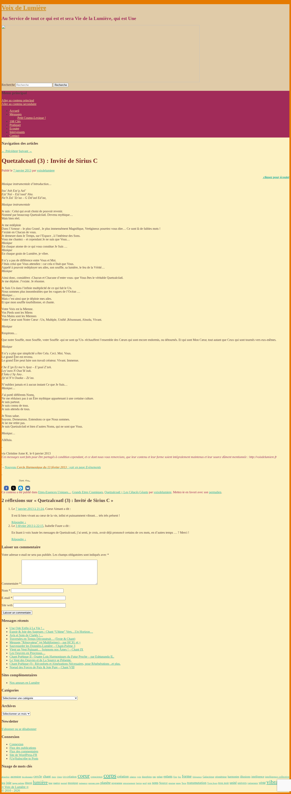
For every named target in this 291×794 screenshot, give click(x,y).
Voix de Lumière (24, 7)
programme (116, 783)
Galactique (208, 776)
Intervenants (17, 132)
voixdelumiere (46, 170)
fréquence (197, 777)
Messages (16, 114)
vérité (262, 783)
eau (154, 777)
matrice (56, 783)
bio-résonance (27, 777)
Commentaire (11, 583)
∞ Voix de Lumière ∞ (15, 787)
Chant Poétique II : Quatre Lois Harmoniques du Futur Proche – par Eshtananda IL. (62, 656)
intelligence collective (277, 776)
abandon (6, 777)
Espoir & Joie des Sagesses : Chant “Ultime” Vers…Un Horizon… (51, 631)
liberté (28, 783)
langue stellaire (18, 783)
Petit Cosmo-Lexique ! (31, 118)
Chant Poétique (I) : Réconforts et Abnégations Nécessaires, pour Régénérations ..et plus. (65, 663)
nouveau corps (94, 783)
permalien (215, 492)
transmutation (196, 783)
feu (179, 777)
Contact (14, 135)
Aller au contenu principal (18, 100)
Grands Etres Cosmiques (87, 492)
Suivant (25, 151)
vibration (276, 782)
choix (54, 777)
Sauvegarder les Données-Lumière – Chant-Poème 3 (42, 646)
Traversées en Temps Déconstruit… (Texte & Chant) (42, 638)
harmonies (233, 776)
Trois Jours (212, 783)
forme (187, 776)
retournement (129, 783)
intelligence (257, 776)
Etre (175, 777)
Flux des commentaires (24, 751)
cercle (37, 776)
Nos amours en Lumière (25, 682)
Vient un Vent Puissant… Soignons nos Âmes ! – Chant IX (46, 649)
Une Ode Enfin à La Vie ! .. (27, 628)
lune (50, 783)
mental (64, 783)
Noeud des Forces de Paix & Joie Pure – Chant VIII (42, 667)
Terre (184, 783)
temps (178, 783)
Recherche (8, 84)
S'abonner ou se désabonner (19, 729)
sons (155, 783)
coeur (84, 776)
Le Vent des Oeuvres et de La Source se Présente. (40, 660)
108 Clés (15, 121)
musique (73, 783)
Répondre (18, 522)
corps (110, 775)
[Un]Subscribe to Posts (24, 758)
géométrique (221, 776)
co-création (70, 776)
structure (171, 783)
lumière (40, 782)
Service (139, 783)
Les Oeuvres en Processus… (27, 653)
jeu (3, 783)
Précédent (10, 151)
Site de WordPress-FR (23, 755)
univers (242, 783)
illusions (245, 776)
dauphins (147, 776)
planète (105, 783)
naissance (83, 783)
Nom (6, 590)
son (149, 783)
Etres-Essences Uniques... (54, 492)
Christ (59, 777)
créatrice (133, 777)
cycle (139, 777)
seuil (145, 783)
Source (163, 783)
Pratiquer (15, 125)
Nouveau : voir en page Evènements (53, 467)
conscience (97, 776)
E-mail (7, 598)
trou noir (223, 783)
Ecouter (14, 128)
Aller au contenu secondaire (19, 104)
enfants (168, 776)
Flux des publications (23, 747)
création (123, 776)
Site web (7, 605)
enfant (160, 777)
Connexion (16, 744)
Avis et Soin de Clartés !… (26, 635)
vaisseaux (252, 783)
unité (233, 783)
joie (8, 783)
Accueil (14, 110)
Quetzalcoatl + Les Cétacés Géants (126, 492)
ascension (15, 776)
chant (47, 776)
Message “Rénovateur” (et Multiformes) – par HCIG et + (45, 642)
